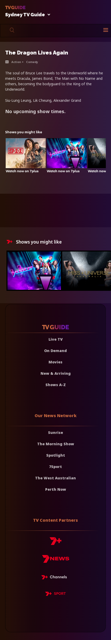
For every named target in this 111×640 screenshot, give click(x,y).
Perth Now (55, 489)
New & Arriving (56, 373)
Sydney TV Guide (25, 14)
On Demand (55, 350)
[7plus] (55, 543)
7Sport (55, 466)
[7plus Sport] (55, 594)
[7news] (55, 561)
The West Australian (55, 477)
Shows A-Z (55, 384)
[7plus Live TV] (55, 578)
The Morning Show (55, 443)
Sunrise (55, 432)
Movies (55, 362)
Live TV (56, 339)
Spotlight (55, 455)
